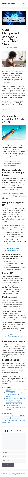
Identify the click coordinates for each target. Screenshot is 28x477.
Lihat (11, 110)
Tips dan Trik (8, 413)
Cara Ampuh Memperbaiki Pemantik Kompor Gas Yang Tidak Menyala (15, 407)
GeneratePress (14, 474)
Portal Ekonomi (8, 4)
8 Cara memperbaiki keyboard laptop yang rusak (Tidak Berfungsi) (14, 394)
